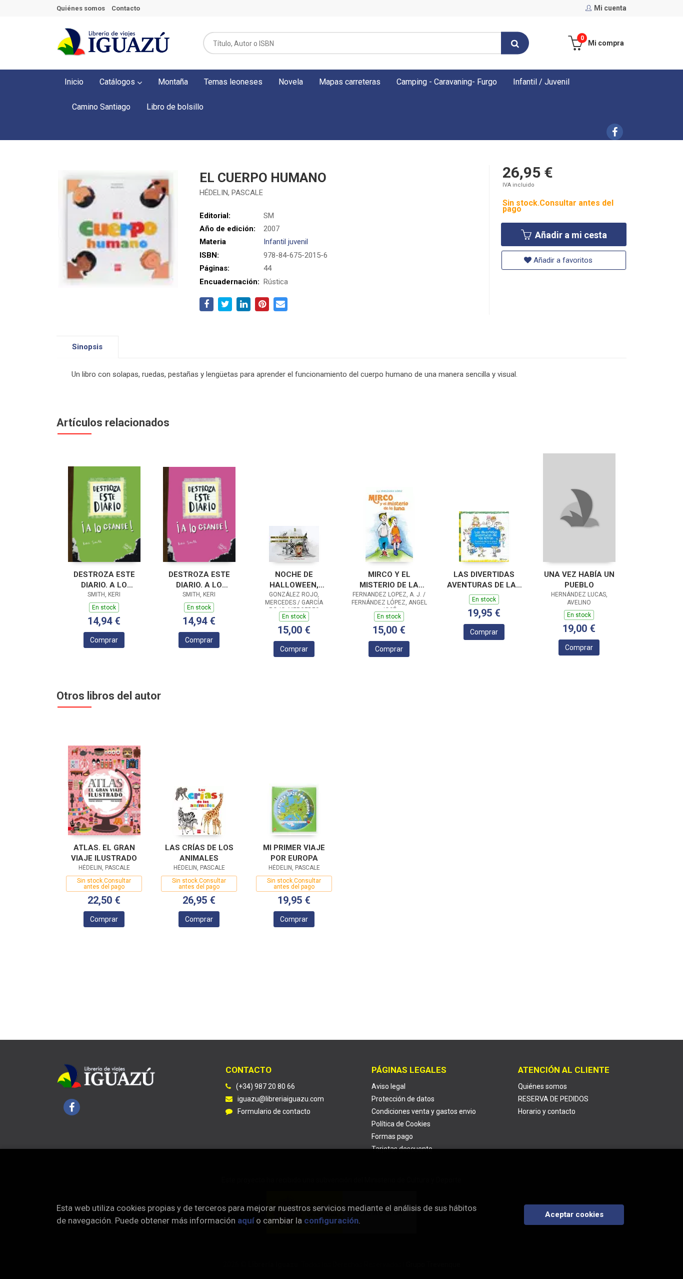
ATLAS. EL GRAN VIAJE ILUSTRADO (104, 853)
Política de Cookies (401, 1124)
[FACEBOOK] (614, 132)
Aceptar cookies (574, 1214)
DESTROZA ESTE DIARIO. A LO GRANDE (199, 579)
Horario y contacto (547, 1111)
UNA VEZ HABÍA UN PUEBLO (579, 579)
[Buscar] (515, 43)
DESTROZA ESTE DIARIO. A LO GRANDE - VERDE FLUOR (104, 579)
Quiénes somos (80, 8)
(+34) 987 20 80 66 (265, 1086)
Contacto (126, 8)
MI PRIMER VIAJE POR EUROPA (294, 853)
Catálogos (118, 82)
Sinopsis (87, 346)
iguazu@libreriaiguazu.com (281, 1099)
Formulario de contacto (274, 1111)
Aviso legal (389, 1086)
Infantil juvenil (286, 241)
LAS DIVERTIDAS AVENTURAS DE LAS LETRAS (484, 579)
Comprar (104, 640)
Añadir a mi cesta (570, 235)
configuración (331, 1220)
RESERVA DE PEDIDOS (553, 1099)
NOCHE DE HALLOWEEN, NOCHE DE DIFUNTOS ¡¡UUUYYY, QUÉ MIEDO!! (294, 579)
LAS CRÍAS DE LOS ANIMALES (199, 853)
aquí (246, 1220)
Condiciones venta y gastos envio (424, 1111)
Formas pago (392, 1136)
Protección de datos (403, 1099)
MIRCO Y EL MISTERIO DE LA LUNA (389, 579)
